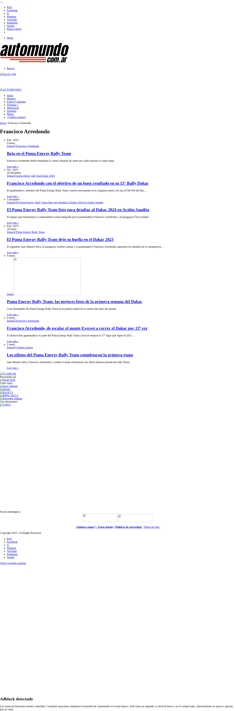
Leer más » (13, 166)
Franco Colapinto (16, 101)
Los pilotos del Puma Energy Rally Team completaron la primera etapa (70, 355)
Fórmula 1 (12, 104)
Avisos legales (105, 527)
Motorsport (13, 107)
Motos (10, 114)
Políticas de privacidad (128, 527)
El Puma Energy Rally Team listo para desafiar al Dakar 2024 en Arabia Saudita (78, 209)
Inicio (10, 95)
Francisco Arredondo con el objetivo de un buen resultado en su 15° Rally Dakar (78, 183)
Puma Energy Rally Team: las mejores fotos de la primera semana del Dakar (74, 301)
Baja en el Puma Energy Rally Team (39, 153)
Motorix (11, 98)
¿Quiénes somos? (16, 117)
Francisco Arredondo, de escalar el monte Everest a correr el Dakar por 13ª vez (77, 328)
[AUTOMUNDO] (34, 62)
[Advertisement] (117, 458)
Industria (11, 111)
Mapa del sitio (151, 527)
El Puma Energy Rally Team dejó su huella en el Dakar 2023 (60, 239)
